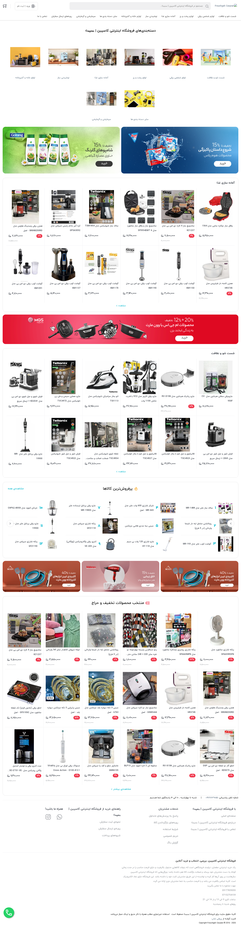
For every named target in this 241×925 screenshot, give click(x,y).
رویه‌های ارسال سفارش (61, 16)
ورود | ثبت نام (23, 6)
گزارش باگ (172, 842)
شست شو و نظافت (227, 16)
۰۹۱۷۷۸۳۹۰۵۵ (212, 797)
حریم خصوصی (170, 836)
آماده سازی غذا (168, 16)
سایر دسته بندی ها (108, 16)
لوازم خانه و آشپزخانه (131, 16)
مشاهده (122, 305)
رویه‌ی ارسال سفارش (109, 828)
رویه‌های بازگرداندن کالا (166, 822)
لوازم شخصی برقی (206, 16)
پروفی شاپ (217, 918)
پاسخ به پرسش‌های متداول (163, 816)
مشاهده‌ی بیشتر (122, 789)
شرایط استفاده (170, 829)
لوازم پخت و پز (187, 16)
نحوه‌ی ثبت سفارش (110, 822)
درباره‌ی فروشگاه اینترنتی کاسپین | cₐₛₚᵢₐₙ (213, 822)
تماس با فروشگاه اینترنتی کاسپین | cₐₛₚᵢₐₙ (213, 829)
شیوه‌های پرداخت (111, 835)
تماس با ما (42, 16)
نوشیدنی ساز (151, 16)
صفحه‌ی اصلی (228, 816)
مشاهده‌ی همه (16, 488)
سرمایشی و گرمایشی (86, 16)
